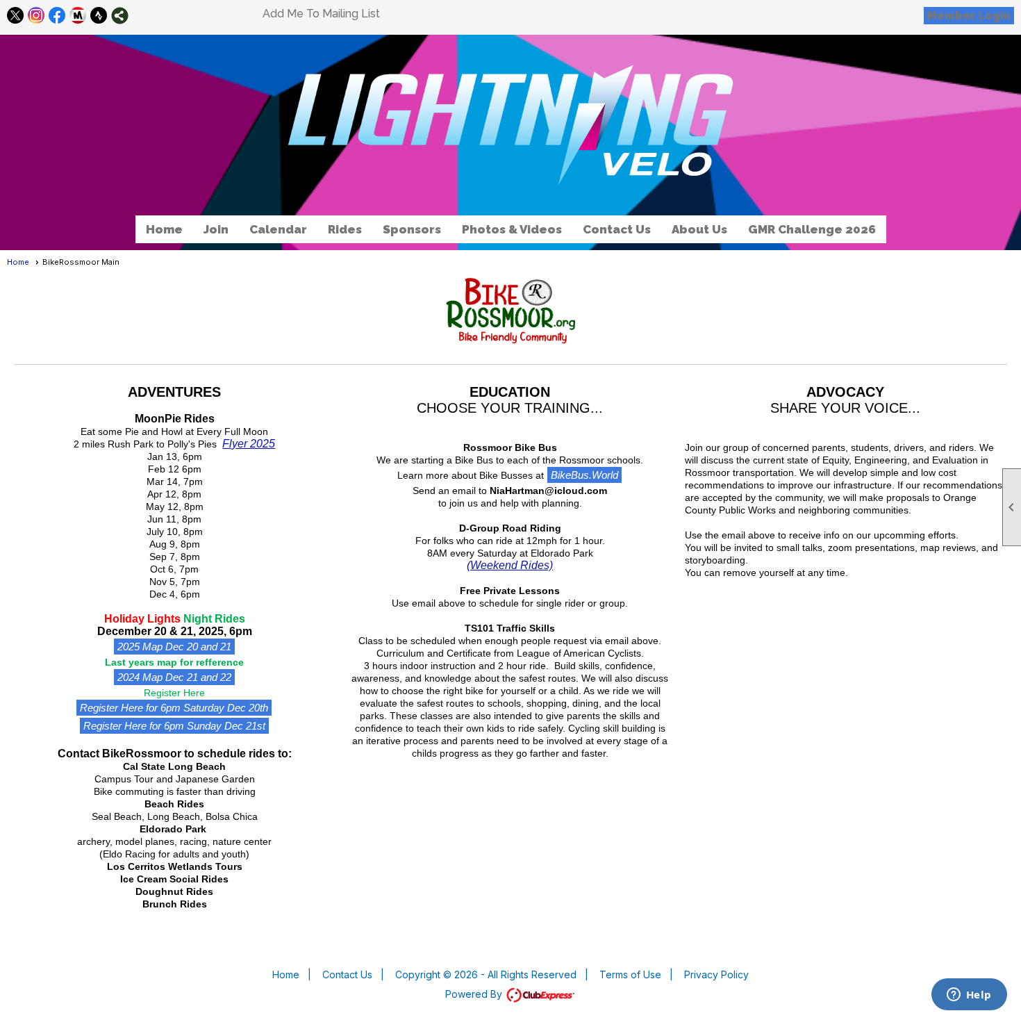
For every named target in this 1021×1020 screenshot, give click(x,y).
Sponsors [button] (412, 229)
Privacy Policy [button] (716, 974)
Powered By (475, 994)
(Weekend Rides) (510, 565)
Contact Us (617, 229)
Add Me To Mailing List (321, 13)
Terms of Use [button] (630, 974)
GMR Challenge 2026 (812, 229)
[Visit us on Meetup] (78, 15)
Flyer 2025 (248, 444)
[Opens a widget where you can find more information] (969, 995)
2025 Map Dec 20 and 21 (174, 646)
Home (164, 229)
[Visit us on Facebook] (57, 15)
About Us (699, 229)
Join (216, 229)
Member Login (969, 15)
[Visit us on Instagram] (36, 15)
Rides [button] (345, 229)
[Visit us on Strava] (99, 15)
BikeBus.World (584, 475)
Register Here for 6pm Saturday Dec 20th (174, 708)
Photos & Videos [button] (512, 229)
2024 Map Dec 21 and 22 (174, 677)
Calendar (278, 229)
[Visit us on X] (15, 15)
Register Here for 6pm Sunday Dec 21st (174, 726)
